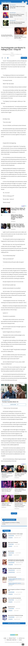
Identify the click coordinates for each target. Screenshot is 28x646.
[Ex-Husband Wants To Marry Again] (4, 536)
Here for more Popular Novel (14, 623)
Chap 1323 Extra (12, 570)
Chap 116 (10, 546)
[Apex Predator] (4, 553)
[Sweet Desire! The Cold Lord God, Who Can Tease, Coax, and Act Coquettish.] (4, 562)
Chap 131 (10, 555)
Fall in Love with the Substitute (14, 598)
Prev (22, 58)
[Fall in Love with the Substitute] (4, 600)
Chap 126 (10, 601)
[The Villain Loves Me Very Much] (4, 571)
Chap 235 (10, 619)
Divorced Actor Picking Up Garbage (15, 615)
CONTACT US (21, 638)
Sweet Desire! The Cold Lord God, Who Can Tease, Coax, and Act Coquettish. (16, 560)
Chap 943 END (11, 592)
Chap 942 (10, 594)
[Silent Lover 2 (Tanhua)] (4, 545)
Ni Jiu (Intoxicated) (12, 577)
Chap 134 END (11, 608)
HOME (5, 638)
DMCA (20, 640)
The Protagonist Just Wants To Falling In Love (12, 54)
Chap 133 (10, 610)
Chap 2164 (11, 564)
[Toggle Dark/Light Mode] (8, 58)
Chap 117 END (11, 544)
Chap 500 (10, 537)
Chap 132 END (11, 552)
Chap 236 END (11, 617)
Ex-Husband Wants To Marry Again (15, 533)
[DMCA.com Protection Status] (14, 634)
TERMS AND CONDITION (11, 640)
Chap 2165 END (11, 562)
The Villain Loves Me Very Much (14, 568)
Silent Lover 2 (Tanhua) (13, 542)
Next (25, 58)
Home (12, 53)
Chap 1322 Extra (12, 572)
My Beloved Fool (11, 606)
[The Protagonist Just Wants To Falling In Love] (4, 592)
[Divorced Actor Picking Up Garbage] (4, 618)
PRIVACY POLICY (12, 638)
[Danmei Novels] (6, 2)
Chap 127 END (11, 599)
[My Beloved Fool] (4, 609)
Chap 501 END (11, 535)
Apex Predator (11, 551)
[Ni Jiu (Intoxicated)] (4, 579)
